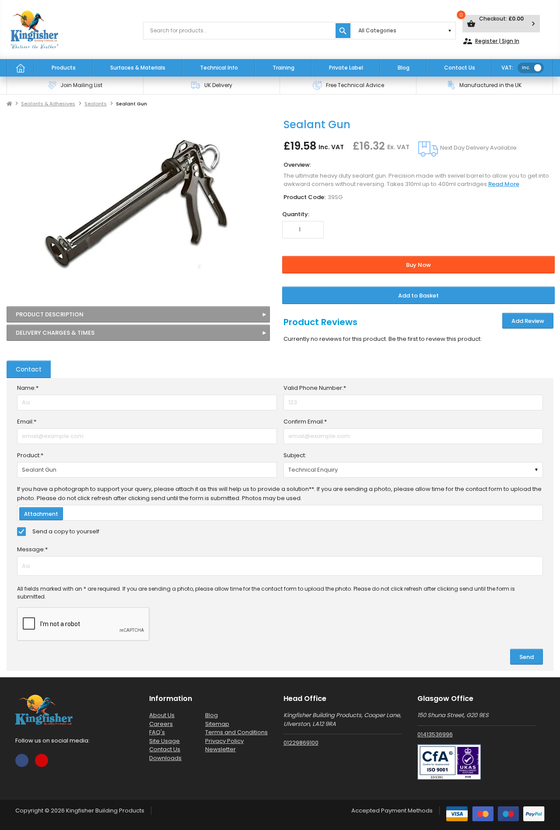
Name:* (27, 388)
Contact (29, 369)
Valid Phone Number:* (315, 388)
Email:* (26, 421)
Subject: (295, 455)
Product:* (30, 455)
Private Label (346, 67)
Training (283, 67)
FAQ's (157, 732)
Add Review (527, 321)
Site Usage (164, 741)
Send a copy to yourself (65, 531)
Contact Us (459, 67)
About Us (162, 715)
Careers (161, 724)
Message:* (32, 549)
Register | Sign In (490, 41)
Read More (503, 184)
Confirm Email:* (305, 421)
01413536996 (435, 734)
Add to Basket (418, 295)
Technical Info (219, 67)
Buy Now (418, 265)
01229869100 (301, 743)
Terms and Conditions (236, 732)
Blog (404, 67)
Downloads (165, 758)
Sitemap (217, 724)
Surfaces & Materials (137, 67)
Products (64, 67)
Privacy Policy (224, 741)
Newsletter (220, 749)
